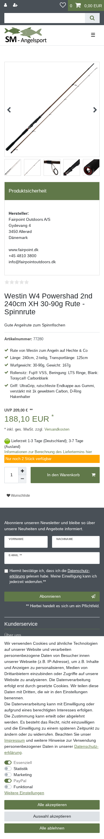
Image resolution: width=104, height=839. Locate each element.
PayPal (20, 780)
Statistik (21, 768)
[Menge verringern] (22, 479)
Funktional (23, 786)
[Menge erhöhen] (22, 471)
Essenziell (23, 762)
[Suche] (92, 18)
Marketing (23, 774)
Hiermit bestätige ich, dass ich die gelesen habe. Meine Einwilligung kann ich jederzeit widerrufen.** (53, 576)
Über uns (12, 635)
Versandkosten (56, 429)
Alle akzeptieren (52, 804)
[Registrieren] (16, 5)
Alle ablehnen (52, 828)
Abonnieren (50, 596)
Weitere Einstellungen (24, 793)
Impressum (14, 740)
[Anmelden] (6, 5)
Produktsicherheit (28, 191)
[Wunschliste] (63, 5)
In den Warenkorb (63, 474)
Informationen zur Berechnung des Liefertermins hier (48, 452)
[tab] (52, 191)
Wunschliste (20, 496)
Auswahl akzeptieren (52, 816)
